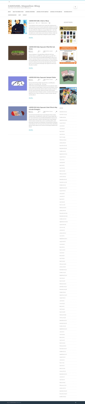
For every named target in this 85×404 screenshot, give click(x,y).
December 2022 (63, 145)
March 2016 (62, 249)
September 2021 (63, 187)
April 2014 (61, 278)
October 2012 (62, 326)
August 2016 (62, 241)
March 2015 (62, 261)
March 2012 (62, 343)
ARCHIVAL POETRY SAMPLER (42, 11)
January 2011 (62, 371)
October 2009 (62, 396)
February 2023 (62, 139)
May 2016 (61, 247)
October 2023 (62, 117)
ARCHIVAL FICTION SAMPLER (56, 11)
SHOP (19, 15)
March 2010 (62, 382)
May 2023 (61, 131)
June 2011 (61, 359)
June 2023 (61, 128)
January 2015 (62, 266)
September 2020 (63, 221)
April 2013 (61, 309)
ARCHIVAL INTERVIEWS (30, 11)
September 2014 (63, 275)
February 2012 (62, 345)
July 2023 (61, 125)
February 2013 (62, 314)
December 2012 (63, 320)
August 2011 (62, 357)
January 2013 (62, 317)
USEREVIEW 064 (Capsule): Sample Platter (42, 77)
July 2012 (61, 331)
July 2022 (61, 159)
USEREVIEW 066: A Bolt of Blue (39, 21)
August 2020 (62, 224)
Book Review (47, 51)
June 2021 (61, 196)
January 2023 (62, 142)
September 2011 (63, 354)
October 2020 (62, 218)
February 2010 (62, 385)
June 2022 (61, 162)
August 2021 (62, 190)
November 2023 (63, 114)
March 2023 (62, 137)
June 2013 (61, 303)
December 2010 (63, 374)
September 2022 (63, 154)
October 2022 (62, 151)
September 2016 (63, 238)
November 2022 (63, 148)
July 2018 (61, 235)
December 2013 (63, 286)
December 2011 (63, 348)
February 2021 (62, 207)
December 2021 (63, 179)
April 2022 (61, 168)
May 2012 (61, 337)
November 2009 (63, 393)
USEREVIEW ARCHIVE (12, 15)
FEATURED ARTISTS (68, 11)
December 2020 (63, 213)
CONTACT (25, 15)
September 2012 (63, 328)
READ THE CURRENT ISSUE (18, 11)
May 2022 (61, 165)
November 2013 (63, 289)
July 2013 (61, 300)
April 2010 (62, 379)
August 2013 (62, 297)
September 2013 (63, 295)
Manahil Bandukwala (31, 51)
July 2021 (61, 193)
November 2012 (63, 323)
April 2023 (61, 134)
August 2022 (62, 156)
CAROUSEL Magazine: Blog (24, 6)
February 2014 (62, 283)
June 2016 (62, 244)
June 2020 (62, 230)
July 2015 (61, 252)
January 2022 (62, 176)
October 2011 (62, 351)
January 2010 (62, 388)
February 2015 (62, 264)
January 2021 (62, 210)
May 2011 (61, 362)
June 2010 (62, 376)
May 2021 (61, 199)
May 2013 (61, 306)
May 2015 (61, 255)
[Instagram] (9, 1)
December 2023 (63, 111)
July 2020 (61, 227)
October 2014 (62, 272)
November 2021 (63, 182)
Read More (31, 37)
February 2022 (62, 173)
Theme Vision (18, 402)
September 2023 (63, 120)
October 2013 (62, 292)
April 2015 (61, 258)
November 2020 (63, 216)
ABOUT (9, 11)
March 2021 (62, 204)
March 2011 (62, 368)
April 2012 (61, 340)
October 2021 (62, 185)
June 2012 (61, 334)
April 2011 (61, 365)
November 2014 (63, 269)
